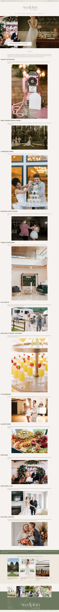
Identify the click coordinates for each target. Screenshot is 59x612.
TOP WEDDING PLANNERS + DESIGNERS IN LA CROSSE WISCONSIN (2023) (45, 551)
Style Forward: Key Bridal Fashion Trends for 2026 (30, 578)
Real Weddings (40, 580)
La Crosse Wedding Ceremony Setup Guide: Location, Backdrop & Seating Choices (15, 578)
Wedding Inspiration (29, 51)
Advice (9, 580)
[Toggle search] (46, 1)
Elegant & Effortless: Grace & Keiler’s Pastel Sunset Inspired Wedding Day (45, 578)
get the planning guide (55, 1)
